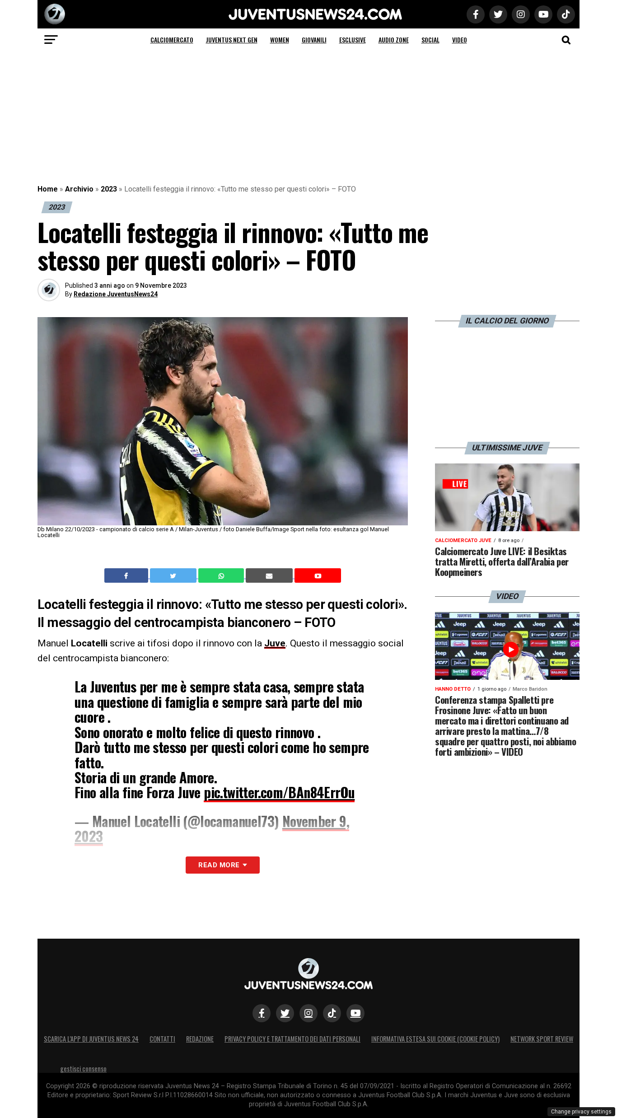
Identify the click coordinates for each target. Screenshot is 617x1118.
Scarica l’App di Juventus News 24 (91, 1038)
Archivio (79, 189)
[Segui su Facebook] (261, 1013)
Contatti (162, 1038)
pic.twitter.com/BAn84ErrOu (279, 792)
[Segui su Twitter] (285, 1013)
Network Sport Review (541, 1038)
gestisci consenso (83, 1068)
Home (47, 189)
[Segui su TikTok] (332, 1013)
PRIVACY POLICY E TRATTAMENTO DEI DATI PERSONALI (292, 1038)
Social (430, 39)
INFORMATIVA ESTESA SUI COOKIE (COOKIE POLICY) (435, 1038)
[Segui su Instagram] (308, 1013)
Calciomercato (171, 39)
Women (279, 39)
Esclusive (352, 39)
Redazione (200, 1038)
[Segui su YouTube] (355, 1013)
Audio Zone (394, 39)
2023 (109, 189)
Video (459, 39)
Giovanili (314, 39)
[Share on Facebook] (127, 575)
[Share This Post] (222, 575)
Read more (218, 865)
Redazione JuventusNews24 (116, 294)
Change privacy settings (581, 1112)
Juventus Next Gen (231, 39)
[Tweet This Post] (174, 575)
